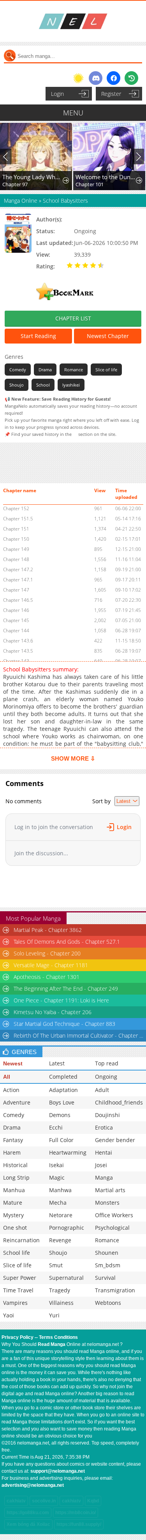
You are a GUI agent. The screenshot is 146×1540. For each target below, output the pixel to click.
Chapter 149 (16, 549)
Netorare (60, 1215)
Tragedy (59, 1290)
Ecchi (56, 1127)
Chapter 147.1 (18, 579)
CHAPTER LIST (73, 318)
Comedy (17, 369)
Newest (13, 1063)
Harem (12, 1152)
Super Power (19, 1277)
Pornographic (66, 1227)
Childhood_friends (119, 1102)
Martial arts (110, 1190)
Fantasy (13, 1140)
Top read (106, 1063)
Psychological (112, 1227)
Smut (56, 1265)
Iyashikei (71, 385)
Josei (101, 1165)
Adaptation (63, 1090)
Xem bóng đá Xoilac (28, 1524)
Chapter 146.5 (18, 600)
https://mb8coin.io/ (75, 1512)
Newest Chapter (108, 336)
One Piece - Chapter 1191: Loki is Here (61, 1000)
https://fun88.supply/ (78, 1524)
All (6, 1077)
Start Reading (38, 336)
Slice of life (106, 369)
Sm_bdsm (107, 1265)
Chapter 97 (15, 184)
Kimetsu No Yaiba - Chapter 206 (52, 1012)
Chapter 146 (16, 610)
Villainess (61, 1302)
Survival (105, 1277)
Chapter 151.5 (18, 518)
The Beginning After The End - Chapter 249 (66, 988)
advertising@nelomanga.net (33, 1485)
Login (57, 93)
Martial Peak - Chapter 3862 (48, 930)
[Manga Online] (73, 21)
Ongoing (106, 1076)
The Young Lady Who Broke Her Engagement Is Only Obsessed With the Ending (32, 177)
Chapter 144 (16, 630)
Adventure (16, 1102)
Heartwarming (67, 1152)
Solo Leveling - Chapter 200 (47, 953)
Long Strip (16, 1177)
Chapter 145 (16, 620)
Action (11, 1090)
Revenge (60, 1240)
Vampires (15, 1302)
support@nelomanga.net (57, 1471)
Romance (73, 369)
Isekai (56, 1165)
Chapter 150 (16, 539)
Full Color (61, 1140)
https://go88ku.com (28, 1512)
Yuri (54, 1315)
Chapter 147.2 (18, 569)
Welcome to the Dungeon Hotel (106, 177)
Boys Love (61, 1102)
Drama (45, 369)
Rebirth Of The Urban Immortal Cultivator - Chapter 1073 (79, 1035)
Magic (57, 1177)
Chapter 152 (16, 508)
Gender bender (115, 1140)
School (43, 385)
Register (111, 93)
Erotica (104, 1127)
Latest (57, 1063)
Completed (63, 1076)
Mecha (58, 1202)
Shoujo (16, 385)
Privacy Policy (17, 1337)
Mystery (13, 1215)
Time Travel (18, 1290)
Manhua (14, 1190)
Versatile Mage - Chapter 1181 (51, 965)
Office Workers (114, 1215)
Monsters (107, 1202)
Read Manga (51, 1344)
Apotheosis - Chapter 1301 (46, 976)
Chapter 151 (16, 528)
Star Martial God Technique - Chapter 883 (64, 1023)
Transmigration (115, 1290)
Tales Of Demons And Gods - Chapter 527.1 (67, 941)
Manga (104, 1177)
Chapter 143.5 (18, 651)
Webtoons (108, 1302)
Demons (59, 1115)
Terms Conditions (58, 1337)
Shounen (106, 1252)
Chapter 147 (16, 589)
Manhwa (60, 1190)
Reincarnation (21, 1240)
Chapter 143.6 (18, 640)
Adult (102, 1090)
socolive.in (44, 1501)
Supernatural (66, 1277)
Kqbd (93, 1501)
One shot (15, 1227)
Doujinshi (107, 1115)
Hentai (103, 1152)
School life (16, 1252)
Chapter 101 (90, 184)
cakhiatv (16, 1501)
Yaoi (8, 1315)
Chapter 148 (16, 559)
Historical (15, 1165)
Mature (12, 1202)
